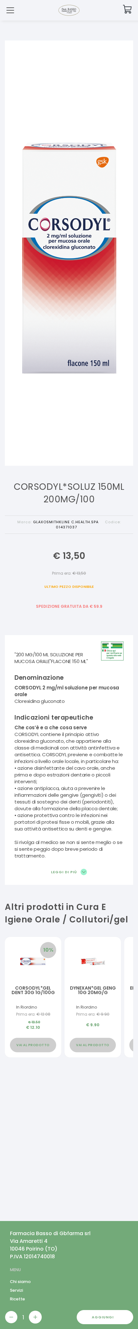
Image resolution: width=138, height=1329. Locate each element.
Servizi (16, 1290)
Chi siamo (20, 1281)
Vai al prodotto (33, 1045)
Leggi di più (64, 872)
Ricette (17, 1299)
